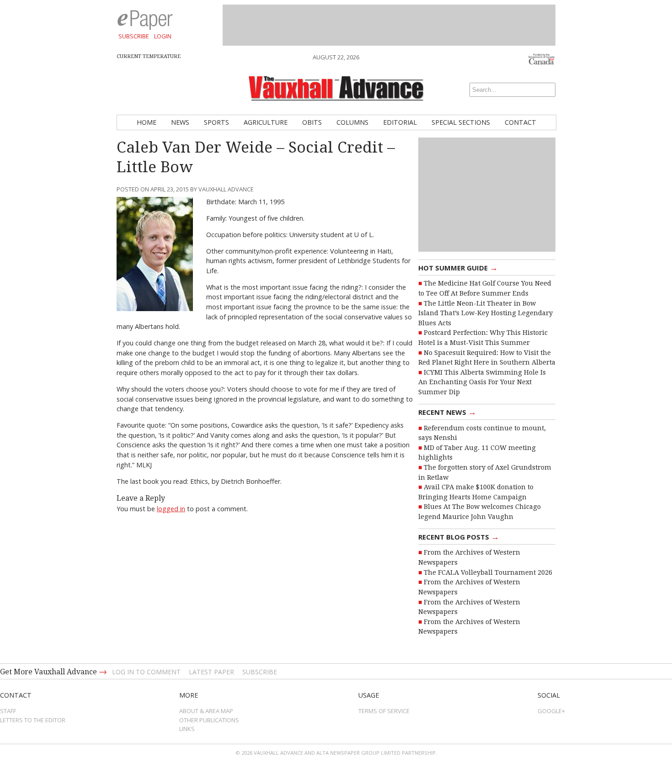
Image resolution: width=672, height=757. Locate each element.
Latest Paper (211, 671)
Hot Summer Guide (458, 267)
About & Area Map (206, 711)
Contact (520, 122)
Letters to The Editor (32, 720)
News (180, 122)
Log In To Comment (146, 671)
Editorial (400, 122)
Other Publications (209, 720)
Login (162, 36)
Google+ (551, 711)
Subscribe (133, 36)
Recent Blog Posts (458, 536)
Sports (216, 122)
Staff (8, 711)
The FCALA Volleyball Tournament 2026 (488, 572)
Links (187, 729)
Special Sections (461, 122)
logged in (171, 508)
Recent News (447, 411)
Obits (312, 122)
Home (146, 122)
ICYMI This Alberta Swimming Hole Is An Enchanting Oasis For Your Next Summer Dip (482, 382)
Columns (352, 122)
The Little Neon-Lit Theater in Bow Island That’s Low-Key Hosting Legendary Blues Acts (485, 313)
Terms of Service (384, 711)
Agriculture (266, 122)
